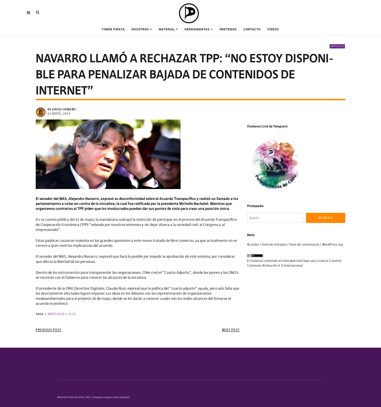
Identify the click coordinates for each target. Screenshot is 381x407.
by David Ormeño (62, 109)
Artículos (337, 46)
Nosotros (140, 29)
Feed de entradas (274, 244)
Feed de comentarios (304, 244)
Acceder (253, 244)
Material (167, 29)
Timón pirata (113, 29)
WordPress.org (332, 244)
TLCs (72, 314)
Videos (273, 29)
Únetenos (228, 29)
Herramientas (197, 29)
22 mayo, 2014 (59, 113)
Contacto (252, 29)
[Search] (37, 12)
